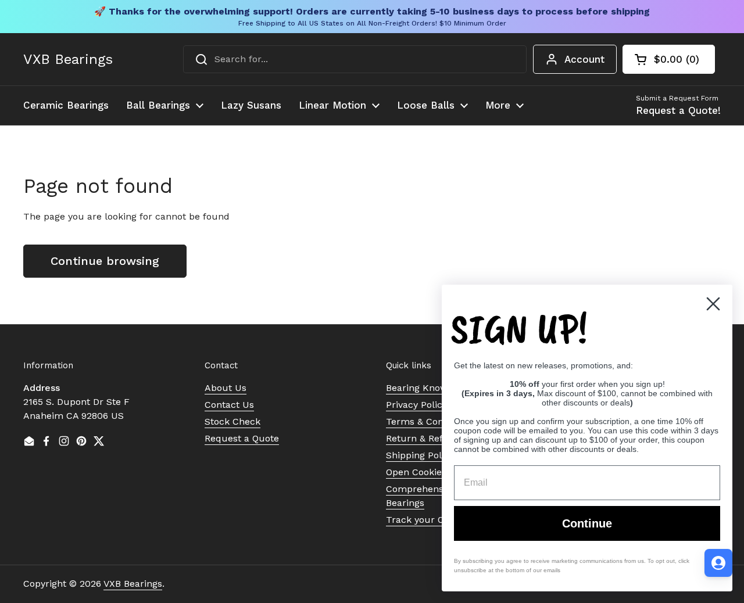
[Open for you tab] (718, 563)
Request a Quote (242, 438)
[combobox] (355, 59)
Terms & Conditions (429, 421)
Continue (587, 523)
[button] (669, 59)
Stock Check (232, 421)
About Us (225, 387)
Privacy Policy (416, 404)
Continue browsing (105, 261)
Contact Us (229, 404)
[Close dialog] (713, 303)
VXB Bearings (68, 59)
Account (584, 59)
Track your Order (424, 519)
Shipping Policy (420, 455)
